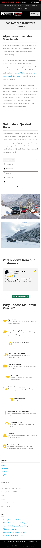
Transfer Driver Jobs (8, 503)
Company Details (7, 506)
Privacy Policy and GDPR (9, 492)
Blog (3, 495)
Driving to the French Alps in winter (14, 520)
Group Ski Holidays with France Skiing (15, 526)
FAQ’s (3, 499)
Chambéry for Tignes (13, 76)
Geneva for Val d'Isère (19, 73)
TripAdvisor (5, 475)
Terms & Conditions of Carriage (11, 488)
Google (3, 466)
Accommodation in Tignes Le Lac (14, 532)
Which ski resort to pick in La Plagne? (15, 523)
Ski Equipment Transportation (13, 535)
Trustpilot (4, 472)
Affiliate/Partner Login (20, 8)
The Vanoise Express (10, 529)
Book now (23, 2)
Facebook (4, 469)
